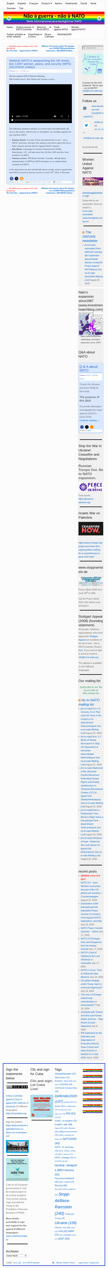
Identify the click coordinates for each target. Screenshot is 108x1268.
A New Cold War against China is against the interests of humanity (17, 1101)
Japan (59, 1128)
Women (22, 182)
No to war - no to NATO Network (26, 1263)
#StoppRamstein (65, 1073)
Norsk (93, 3)
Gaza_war (60, 1114)
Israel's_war (63, 1124)
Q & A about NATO (88, 368)
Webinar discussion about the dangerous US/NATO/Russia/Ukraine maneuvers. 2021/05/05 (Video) (58, 48)
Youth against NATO (61, 28)
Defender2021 (69, 1102)
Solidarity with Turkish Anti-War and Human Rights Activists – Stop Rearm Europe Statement (92, 1019)
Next (100, 18)
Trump (60, 1218)
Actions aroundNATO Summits (24, 28)
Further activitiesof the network (15, 35)
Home (10, 27)
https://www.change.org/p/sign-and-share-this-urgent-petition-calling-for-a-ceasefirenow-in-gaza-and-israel (90, 550)
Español (22, 3)
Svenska (11, 8)
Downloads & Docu (34, 35)
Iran (58, 1117)
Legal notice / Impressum (88, 1263)
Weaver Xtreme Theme (65, 1263)
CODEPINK (65, 1084)
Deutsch (45, 3)
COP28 (59, 1088)
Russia (61, 1185)
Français (33, 3)
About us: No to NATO (43, 28)
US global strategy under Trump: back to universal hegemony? (91, 984)
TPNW (69, 1214)
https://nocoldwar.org (16, 1113)
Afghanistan (62, 1077)
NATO (58, 1139)
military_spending (66, 1135)
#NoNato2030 (64, 34)
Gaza (67, 1110)
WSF (64, 1238)
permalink (59, 182)
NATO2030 (33, 182)
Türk (21, 8)
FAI (61, 1110)
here (80, 650)
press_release (66, 1182)
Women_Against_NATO (44, 182)
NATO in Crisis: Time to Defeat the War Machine (91, 973)
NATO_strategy (64, 1157)
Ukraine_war (62, 1227)
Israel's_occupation (66, 1120)
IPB (71, 1113)
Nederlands (71, 3)
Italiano (58, 3)
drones (59, 1106)
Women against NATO (78, 28)
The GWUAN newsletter (90, 236)
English (10, 3)
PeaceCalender (49, 35)
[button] (11, 178)
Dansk (84, 3)
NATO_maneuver (65, 1154)
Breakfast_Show (63, 1081)
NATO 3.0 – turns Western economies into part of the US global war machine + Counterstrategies (91, 886)
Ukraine (66, 1223)
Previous (8, 18)
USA (63, 1231)
